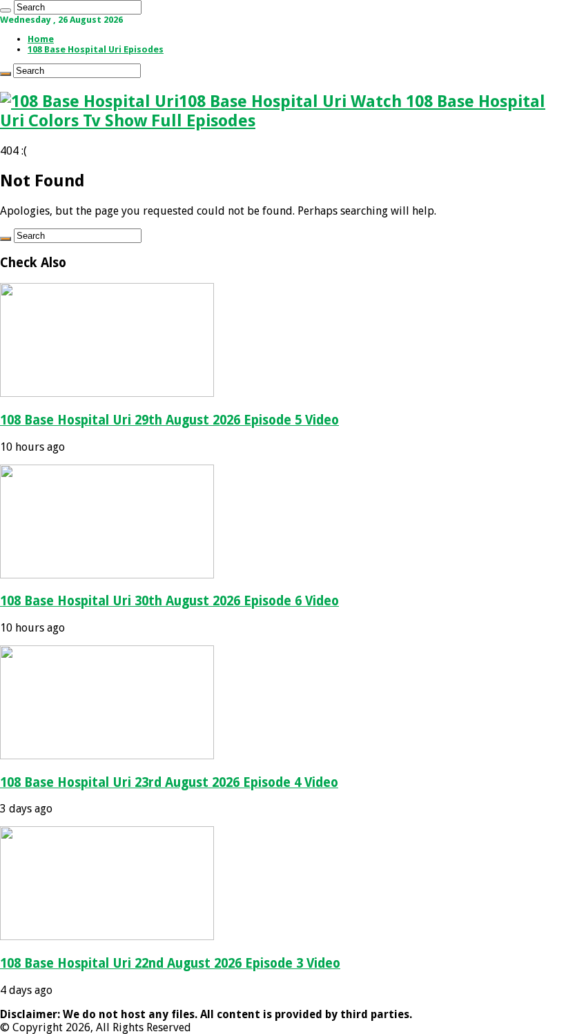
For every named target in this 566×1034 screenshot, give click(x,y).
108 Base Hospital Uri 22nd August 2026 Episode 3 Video (170, 963)
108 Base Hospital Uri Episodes (96, 49)
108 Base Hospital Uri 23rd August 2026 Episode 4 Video (169, 782)
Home (41, 39)
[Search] (5, 10)
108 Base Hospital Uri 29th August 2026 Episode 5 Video (169, 420)
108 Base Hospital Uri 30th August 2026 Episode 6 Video (169, 601)
